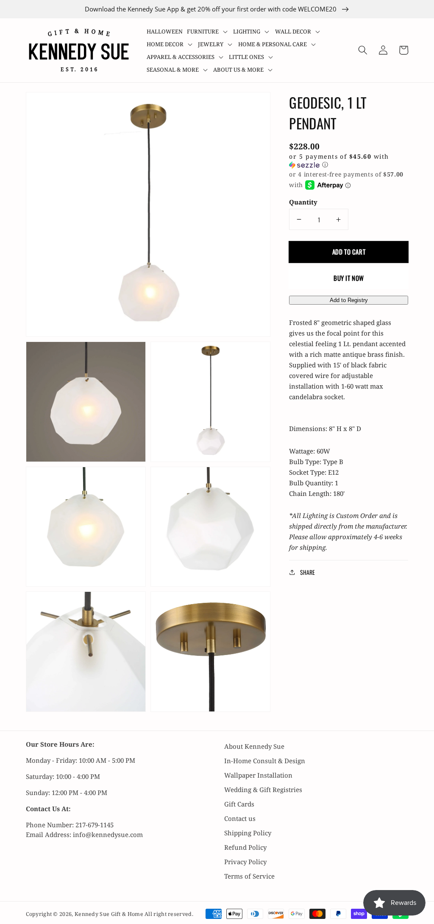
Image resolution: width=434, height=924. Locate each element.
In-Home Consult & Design (264, 760)
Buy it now (349, 278)
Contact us (240, 818)
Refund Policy (245, 847)
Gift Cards (239, 804)
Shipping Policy (247, 833)
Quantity (303, 202)
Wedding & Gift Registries (263, 789)
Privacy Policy (245, 861)
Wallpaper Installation (258, 775)
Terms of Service (249, 876)
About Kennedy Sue (254, 746)
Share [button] (307, 572)
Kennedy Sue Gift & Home (110, 914)
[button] (208, 31)
